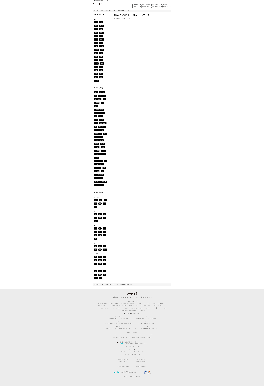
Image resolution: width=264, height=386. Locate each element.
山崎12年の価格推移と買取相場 (123, 364)
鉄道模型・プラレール (99, 140)
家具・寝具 (97, 171)
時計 (122, 351)
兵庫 (95, 249)
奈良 (100, 249)
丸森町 (96, 56)
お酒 (104, 99)
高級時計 (101, 119)
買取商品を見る (136, 6)
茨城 (95, 214)
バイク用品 (97, 150)
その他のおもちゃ (98, 133)
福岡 (95, 271)
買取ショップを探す (146, 4)
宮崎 (104, 274)
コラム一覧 (132, 349)
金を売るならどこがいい (123, 361)
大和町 (96, 66)
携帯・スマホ (132, 303)
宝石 (95, 95)
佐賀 (100, 271)
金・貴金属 (102, 92)
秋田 (100, 203)
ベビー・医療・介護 (141, 310)
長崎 (104, 271)
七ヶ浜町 (96, 63)
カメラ (96, 119)
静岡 (100, 235)
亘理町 (101, 56)
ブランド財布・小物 (112, 303)
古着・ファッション (98, 178)
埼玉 (95, 217)
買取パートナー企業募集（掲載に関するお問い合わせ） (136, 337)
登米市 (101, 36)
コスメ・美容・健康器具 (99, 174)
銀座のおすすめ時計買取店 (123, 359)
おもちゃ (155, 305)
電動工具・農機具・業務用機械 (100, 181)
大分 (100, 274)
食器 (102, 171)
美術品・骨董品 (103, 123)
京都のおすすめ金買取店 (141, 361)
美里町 (96, 77)
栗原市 (96, 39)
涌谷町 (101, 73)
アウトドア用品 (102, 126)
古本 (95, 116)
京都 (100, 246)
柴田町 (96, 53)
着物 (95, 126)
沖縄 (156, 328)
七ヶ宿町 (101, 46)
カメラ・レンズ (139, 303)
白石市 (96, 29)
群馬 (104, 214)
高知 (104, 263)
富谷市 (101, 42)
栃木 (100, 214)
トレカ (105, 133)
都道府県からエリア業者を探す (132, 313)
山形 (104, 203)
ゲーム (165, 303)
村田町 (102, 49)
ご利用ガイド (165, 4)
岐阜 (95, 235)
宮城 (118, 318)
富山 (100, 228)
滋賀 (95, 246)
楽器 (108, 308)
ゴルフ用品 (97, 102)
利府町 (102, 63)
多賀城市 (101, 32)
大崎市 (96, 42)
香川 (95, 263)
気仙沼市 (101, 25)
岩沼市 (96, 36)
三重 (95, 238)
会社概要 (149, 337)
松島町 (101, 60)
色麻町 (101, 70)
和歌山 (105, 249)
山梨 (100, 231)
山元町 (96, 60)
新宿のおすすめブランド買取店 (123, 357)
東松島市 (101, 39)
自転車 (103, 147)
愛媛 (100, 263)
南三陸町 (96, 80)
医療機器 (102, 143)
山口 (100, 260)
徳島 (104, 260)
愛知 (104, 235)
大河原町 (96, 49)
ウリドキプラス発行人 (136, 346)
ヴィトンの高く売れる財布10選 (141, 357)
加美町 (96, 73)
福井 (95, 231)
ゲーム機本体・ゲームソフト (100, 154)
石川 (104, 228)
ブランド (125, 351)
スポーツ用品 (121, 310)
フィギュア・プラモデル (99, 109)
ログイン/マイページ (167, 6)
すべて (96, 92)
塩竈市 (96, 25)
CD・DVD (96, 157)
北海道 (96, 200)
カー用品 (103, 150)
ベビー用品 (97, 147)
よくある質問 (115, 337)
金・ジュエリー (120, 303)
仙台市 (96, 22)
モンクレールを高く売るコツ (141, 364)
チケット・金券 (97, 167)
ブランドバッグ (102, 95)
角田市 (96, 32)
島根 (100, 256)
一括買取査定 (136, 4)
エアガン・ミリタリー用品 (129, 305)
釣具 (102, 102)
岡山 (104, 256)
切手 (104, 167)
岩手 (105, 200)
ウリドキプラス (156, 4)
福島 (95, 206)
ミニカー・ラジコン (139, 305)
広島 (95, 260)
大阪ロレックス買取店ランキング (141, 359)
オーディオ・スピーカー (99, 164)
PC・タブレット (98, 99)
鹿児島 (153, 328)
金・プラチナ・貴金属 (132, 351)
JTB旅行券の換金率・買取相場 (123, 366)
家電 (162, 303)
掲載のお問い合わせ (156, 6)
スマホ (96, 123)
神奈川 (96, 221)
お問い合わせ (121, 337)
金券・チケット (121, 308)
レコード (100, 116)
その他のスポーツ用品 (99, 130)
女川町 (101, 77)
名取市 (101, 29)
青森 (101, 200)
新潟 (95, 228)
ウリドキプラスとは (127, 346)
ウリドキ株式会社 (127, 371)
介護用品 (96, 143)
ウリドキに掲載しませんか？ (165, 0)
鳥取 (95, 256)
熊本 (95, 274)
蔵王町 (96, 46)
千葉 (100, 217)
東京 (104, 217)
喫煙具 (96, 106)
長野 (104, 231)
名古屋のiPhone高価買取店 (141, 366)
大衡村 (96, 70)
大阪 (104, 246)
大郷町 (101, 66)
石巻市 (101, 22)
